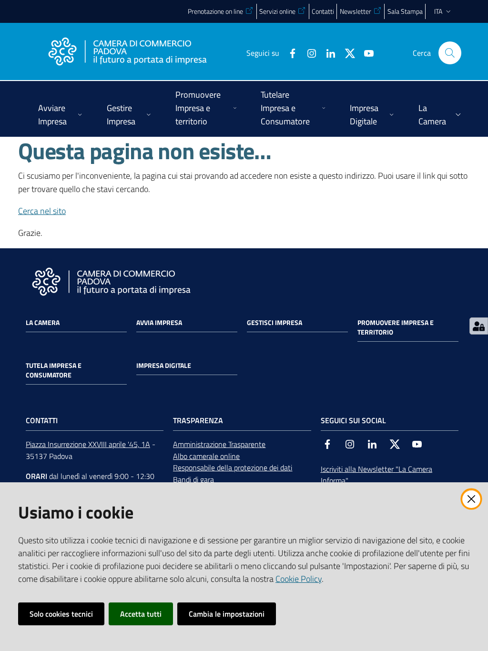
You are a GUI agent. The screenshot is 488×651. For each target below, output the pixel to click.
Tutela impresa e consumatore (53, 370)
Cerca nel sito (42, 210)
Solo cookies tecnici (61, 614)
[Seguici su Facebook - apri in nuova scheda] (288, 52)
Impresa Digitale (163, 365)
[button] (449, 52)
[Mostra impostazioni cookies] (478, 326)
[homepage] (127, 52)
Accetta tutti (141, 614)
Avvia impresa (159, 322)
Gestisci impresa (274, 322)
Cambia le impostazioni (226, 614)
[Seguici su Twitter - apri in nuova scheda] (346, 52)
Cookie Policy (298, 578)
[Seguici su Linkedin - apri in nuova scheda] (326, 52)
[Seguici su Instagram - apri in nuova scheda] (307, 52)
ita (438, 11)
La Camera (43, 322)
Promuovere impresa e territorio (395, 327)
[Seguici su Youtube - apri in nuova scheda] (365, 52)
